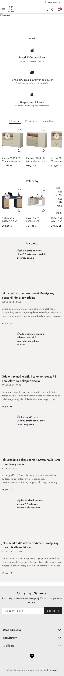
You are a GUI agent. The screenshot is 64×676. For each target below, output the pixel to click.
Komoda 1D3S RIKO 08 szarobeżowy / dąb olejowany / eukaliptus (36, 160)
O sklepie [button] (8, 646)
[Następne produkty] (56, 136)
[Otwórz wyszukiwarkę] (46, 9)
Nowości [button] (15, 121)
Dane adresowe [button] (12, 630)
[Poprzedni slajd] (2, 38)
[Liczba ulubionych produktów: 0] (52, 9)
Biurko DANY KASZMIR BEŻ (32, 220)
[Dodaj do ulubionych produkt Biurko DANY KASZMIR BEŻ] (44, 190)
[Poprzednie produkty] (7, 136)
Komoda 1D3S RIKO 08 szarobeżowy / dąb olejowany (12, 160)
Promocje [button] (31, 121)
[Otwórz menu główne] (3, 9)
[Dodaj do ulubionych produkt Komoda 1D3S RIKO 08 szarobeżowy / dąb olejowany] (19, 130)
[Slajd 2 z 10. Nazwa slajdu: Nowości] (32, 24)
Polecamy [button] (32, 181)
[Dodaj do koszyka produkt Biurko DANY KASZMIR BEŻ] (43, 210)
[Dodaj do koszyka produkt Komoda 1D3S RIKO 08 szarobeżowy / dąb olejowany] (19, 150)
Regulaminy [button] (10, 638)
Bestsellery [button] (48, 121)
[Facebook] (32, 656)
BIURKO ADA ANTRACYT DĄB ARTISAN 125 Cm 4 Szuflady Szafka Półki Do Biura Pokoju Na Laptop (11, 220)
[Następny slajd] (62, 38)
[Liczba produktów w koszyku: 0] (58, 9)
